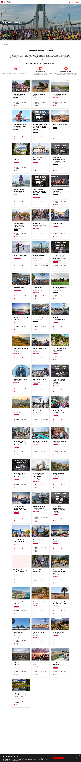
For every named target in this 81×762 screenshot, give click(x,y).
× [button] (79, 755)
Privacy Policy (20, 760)
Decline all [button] (71, 758)
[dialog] (40, 758)
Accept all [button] (58, 758)
